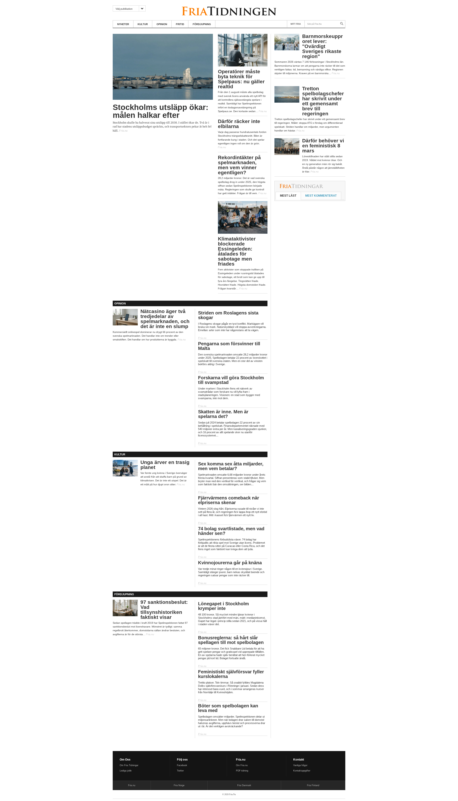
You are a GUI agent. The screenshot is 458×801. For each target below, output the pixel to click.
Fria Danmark (244, 785)
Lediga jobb (125, 770)
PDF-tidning (242, 770)
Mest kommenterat (321, 195)
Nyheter (123, 24)
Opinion (162, 24)
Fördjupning (202, 24)
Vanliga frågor (300, 765)
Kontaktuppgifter (301, 770)
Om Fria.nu (242, 765)
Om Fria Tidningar (129, 765)
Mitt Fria (296, 24)
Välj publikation (124, 8)
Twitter (180, 770)
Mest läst (288, 195)
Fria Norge (179, 785)
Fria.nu (131, 785)
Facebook (182, 765)
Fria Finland (313, 785)
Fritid (180, 24)
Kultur (143, 24)
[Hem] (229, 10)
